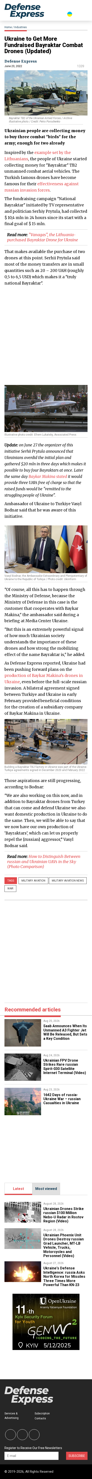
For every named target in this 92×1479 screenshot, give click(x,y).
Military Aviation (33, 880)
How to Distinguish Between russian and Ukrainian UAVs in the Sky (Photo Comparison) (43, 861)
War (10, 888)
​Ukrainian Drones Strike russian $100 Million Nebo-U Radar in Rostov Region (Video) (63, 1215)
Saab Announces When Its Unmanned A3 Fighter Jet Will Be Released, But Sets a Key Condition (65, 1032)
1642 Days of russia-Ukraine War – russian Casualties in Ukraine (62, 1099)
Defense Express (20, 61)
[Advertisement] (46, 335)
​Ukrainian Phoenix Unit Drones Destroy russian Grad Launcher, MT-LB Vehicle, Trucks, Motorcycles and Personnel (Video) (63, 1245)
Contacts (40, 1418)
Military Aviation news (68, 880)
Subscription (42, 1413)
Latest (18, 1189)
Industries (20, 27)
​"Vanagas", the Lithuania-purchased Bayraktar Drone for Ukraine (42, 237)
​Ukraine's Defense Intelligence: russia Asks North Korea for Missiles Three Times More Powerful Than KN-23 (64, 1276)
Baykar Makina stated (48, 476)
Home (8, 27)
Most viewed (46, 1189)
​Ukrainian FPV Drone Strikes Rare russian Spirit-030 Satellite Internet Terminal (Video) (64, 1066)
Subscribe (77, 1456)
